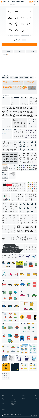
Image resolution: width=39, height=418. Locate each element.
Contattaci (23, 395)
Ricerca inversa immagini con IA (4, 404)
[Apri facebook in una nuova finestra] (11, 414)
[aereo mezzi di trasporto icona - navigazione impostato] (27, 257)
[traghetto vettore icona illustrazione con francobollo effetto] (13, 248)
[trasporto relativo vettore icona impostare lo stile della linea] (19, 111)
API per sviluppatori (3, 401)
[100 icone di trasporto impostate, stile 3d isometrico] (6, 197)
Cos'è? (8, 54)
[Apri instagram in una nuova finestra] (12, 414)
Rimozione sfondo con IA (4, 407)
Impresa (3, 398)
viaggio (16, 77)
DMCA (12, 395)
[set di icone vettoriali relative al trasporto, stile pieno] (26, 167)
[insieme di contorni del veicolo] (6, 123)
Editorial (17, 1)
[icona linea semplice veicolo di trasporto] (33, 101)
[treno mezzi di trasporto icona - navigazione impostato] (26, 358)
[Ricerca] (34, 4)
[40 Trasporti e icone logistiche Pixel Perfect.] (19, 123)
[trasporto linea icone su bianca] (12, 175)
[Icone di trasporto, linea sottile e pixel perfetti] (5, 167)
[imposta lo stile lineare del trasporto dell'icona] (18, 134)
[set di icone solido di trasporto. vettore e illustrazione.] (12, 358)
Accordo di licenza (14, 394)
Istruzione (3, 399)
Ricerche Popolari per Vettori (13, 399)
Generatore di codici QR (4, 410)
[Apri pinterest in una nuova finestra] (15, 414)
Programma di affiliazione (13, 397)
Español (34, 395)
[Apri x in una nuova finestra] (18, 414)
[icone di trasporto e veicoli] (32, 123)
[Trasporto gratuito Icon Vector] (10, 145)
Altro (34, 401)
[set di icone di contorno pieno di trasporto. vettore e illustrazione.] (5, 358)
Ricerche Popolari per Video (13, 404)
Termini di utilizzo (27, 414)
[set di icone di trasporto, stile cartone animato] (32, 187)
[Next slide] (35, 77)
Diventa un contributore (24, 399)
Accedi (34, 1)
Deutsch (34, 398)
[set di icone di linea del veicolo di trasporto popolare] (14, 257)
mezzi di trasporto (5, 77)
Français (34, 399)
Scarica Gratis (19, 44)
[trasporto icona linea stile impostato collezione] (27, 229)
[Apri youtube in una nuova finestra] (20, 414)
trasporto (21, 77)
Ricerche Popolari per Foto (13, 402)
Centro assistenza (24, 394)
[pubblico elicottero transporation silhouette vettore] (6, 367)
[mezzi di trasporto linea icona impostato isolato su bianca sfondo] (31, 197)
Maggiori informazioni (5, 56)
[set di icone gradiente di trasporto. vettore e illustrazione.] (33, 349)
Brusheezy (3, 394)
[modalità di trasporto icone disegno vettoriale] (6, 101)
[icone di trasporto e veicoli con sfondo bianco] (12, 167)
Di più (22, 1)
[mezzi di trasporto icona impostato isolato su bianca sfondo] (17, 197)
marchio (11, 77)
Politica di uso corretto (33, 415)
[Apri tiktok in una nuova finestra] (17, 414)
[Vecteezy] (1, 1)
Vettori (4, 1)
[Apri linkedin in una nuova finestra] (14, 414)
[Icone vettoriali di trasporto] (30, 248)
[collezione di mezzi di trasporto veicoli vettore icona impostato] (8, 264)
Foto (8, 1)
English (34, 394)
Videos (13, 1)
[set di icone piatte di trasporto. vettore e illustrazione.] (24, 349)
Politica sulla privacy (34, 414)
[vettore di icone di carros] (10, 158)
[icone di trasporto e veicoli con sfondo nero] (15, 367)
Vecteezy (3, 395)
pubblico (31, 77)
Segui (24, 40)
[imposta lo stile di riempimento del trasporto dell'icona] (24, 101)
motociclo (26, 77)
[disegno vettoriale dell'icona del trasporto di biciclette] (19, 264)
